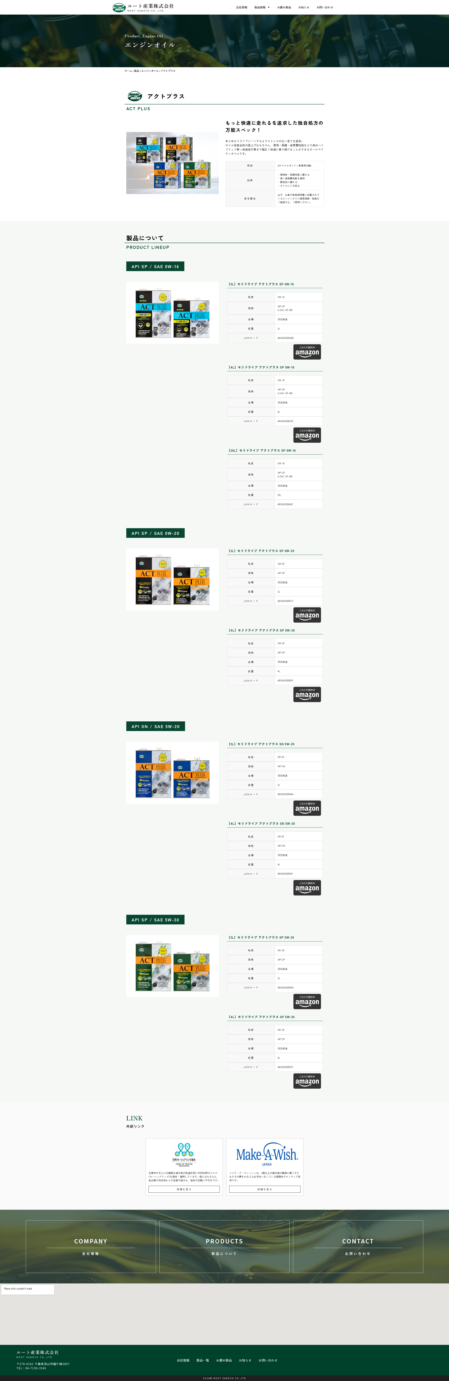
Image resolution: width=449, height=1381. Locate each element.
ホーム (128, 70)
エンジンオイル (150, 70)
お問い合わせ (324, 7)
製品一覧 (202, 1360)
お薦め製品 (284, 7)
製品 (136, 70)
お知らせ (303, 7)
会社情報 (241, 7)
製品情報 (260, 7)
